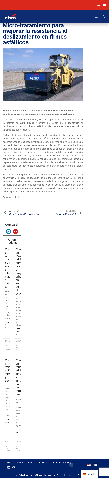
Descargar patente (11, 197)
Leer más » (7, 324)
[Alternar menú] (96, 16)
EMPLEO (32, 462)
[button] (103, 17)
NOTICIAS (20, 462)
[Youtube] (15, 231)
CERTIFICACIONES (62, 462)
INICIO (10, 462)
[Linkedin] (8, 231)
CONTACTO (44, 462)
